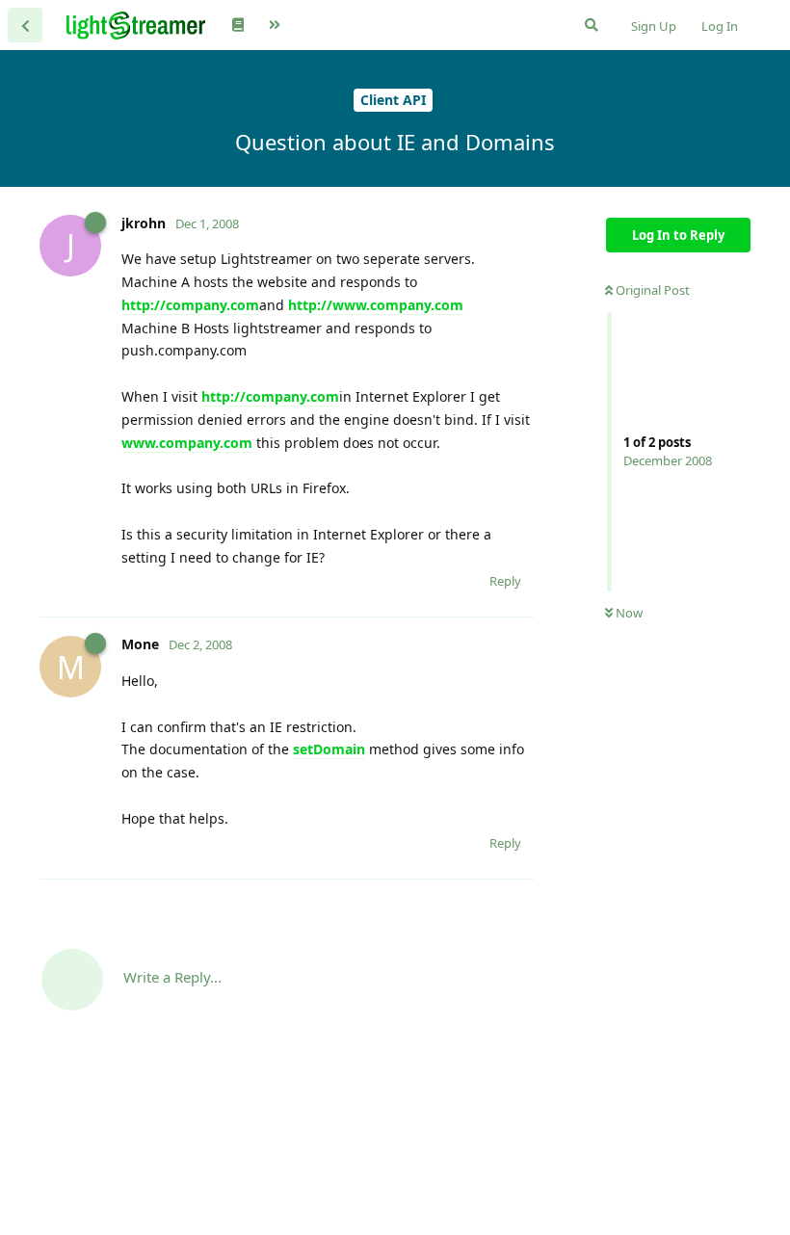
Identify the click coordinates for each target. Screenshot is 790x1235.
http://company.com (190, 305)
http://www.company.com (375, 305)
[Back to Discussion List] (25, 25)
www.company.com (186, 443)
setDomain (329, 749)
